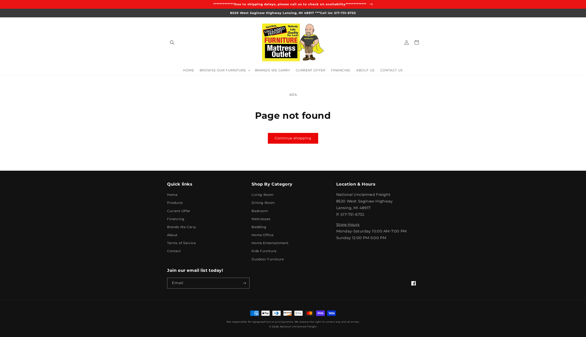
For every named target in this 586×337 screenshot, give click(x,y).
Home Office (263, 235)
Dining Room (263, 203)
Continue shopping (293, 138)
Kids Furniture (264, 251)
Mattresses (261, 219)
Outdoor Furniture (268, 259)
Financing (175, 219)
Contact (174, 251)
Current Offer (178, 211)
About (172, 235)
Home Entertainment (270, 243)
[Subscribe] (244, 283)
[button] (172, 43)
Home (172, 195)
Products (175, 203)
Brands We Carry (181, 227)
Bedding (259, 227)
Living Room (263, 195)
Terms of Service (181, 243)
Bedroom (260, 211)
